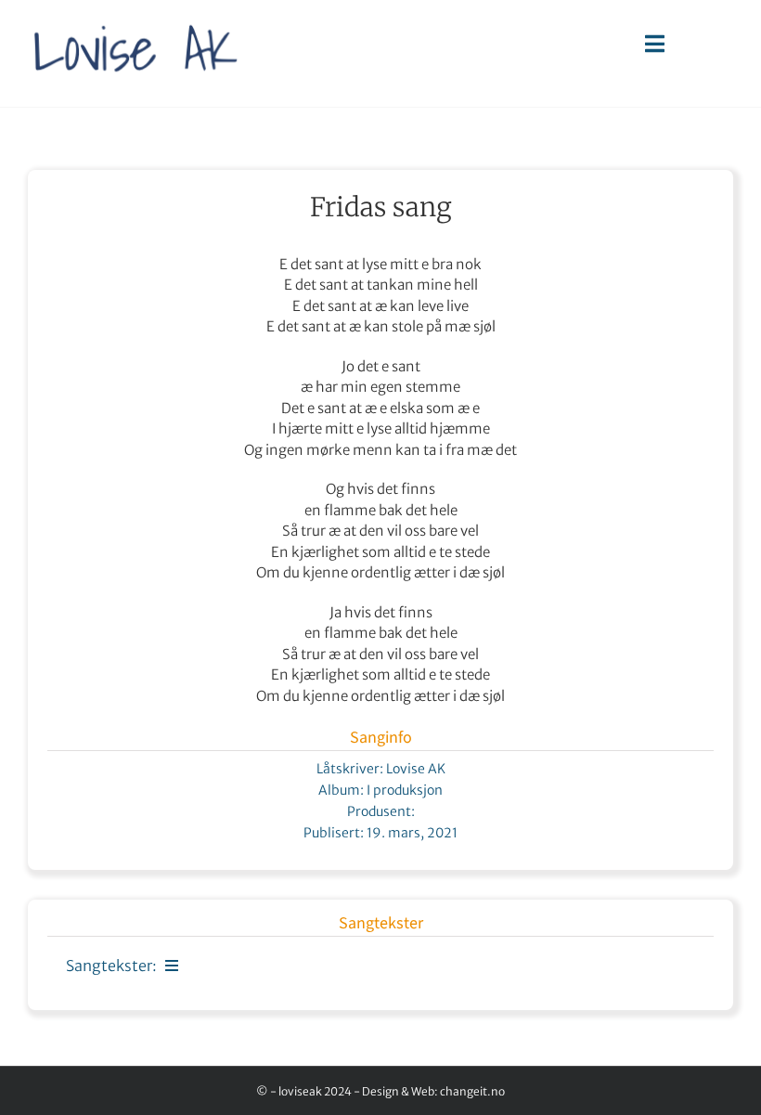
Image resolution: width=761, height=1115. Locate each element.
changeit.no (472, 1091)
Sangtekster (381, 923)
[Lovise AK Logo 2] (136, 14)
